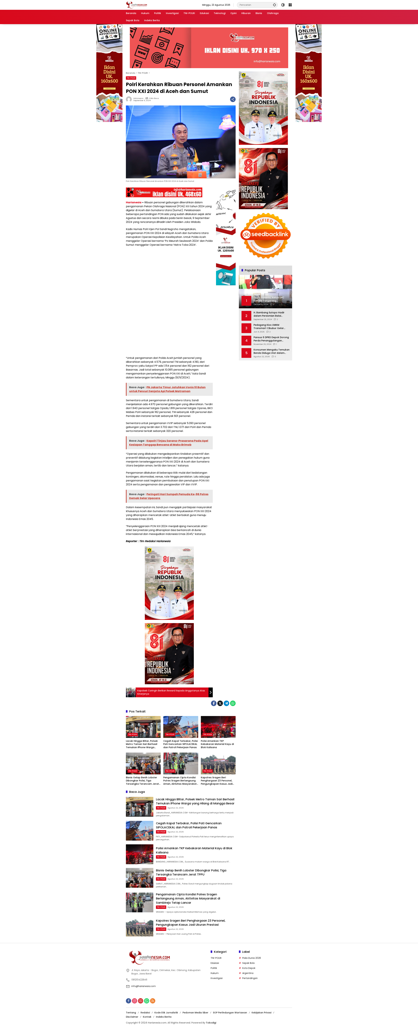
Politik (214, 968)
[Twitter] (220, 703)
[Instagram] (134, 1000)
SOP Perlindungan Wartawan (230, 1012)
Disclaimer (132, 1016)
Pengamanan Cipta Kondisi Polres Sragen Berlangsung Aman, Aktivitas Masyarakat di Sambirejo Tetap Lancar (180, 781)
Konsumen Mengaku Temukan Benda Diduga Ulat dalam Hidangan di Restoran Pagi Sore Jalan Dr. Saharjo (271, 351)
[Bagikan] (233, 99)
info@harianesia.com (143, 986)
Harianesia (133, 202)
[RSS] (152, 1000)
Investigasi (217, 978)
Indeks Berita (163, 1016)
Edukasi (215, 963)
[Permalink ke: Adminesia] (129, 99)
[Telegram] (226, 703)
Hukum (215, 973)
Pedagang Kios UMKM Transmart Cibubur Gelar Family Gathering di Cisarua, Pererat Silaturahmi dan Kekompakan (270, 326)
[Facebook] (214, 703)
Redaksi (145, 1012)
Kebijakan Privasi (261, 1012)
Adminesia (138, 98)
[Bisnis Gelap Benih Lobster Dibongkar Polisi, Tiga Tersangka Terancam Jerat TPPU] (143, 763)
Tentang (131, 1012)
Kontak (147, 1016)
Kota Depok (248, 968)
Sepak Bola (248, 963)
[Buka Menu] (290, 5)
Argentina (247, 973)
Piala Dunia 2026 (251, 958)
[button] (274, 4)
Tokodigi (211, 1022)
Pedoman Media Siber (195, 1012)
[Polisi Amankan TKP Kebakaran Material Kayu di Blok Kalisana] (218, 727)
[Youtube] (140, 1000)
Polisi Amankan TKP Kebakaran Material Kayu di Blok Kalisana (217, 744)
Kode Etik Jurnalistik (166, 1012)
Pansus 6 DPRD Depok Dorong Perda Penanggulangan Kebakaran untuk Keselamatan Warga (271, 339)
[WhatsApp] (233, 703)
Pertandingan (250, 978)
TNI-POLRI (131, 78)
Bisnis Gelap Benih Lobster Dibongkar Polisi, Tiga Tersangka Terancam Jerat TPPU (142, 781)
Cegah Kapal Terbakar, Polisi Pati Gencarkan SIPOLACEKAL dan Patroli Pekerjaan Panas (180, 744)
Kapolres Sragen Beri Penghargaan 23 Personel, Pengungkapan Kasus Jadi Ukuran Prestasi (217, 781)
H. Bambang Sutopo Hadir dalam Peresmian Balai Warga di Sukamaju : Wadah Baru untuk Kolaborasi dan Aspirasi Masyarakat (270, 314)
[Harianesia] (136, 4)
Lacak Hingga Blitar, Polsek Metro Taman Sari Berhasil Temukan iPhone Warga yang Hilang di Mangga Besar (142, 744)
